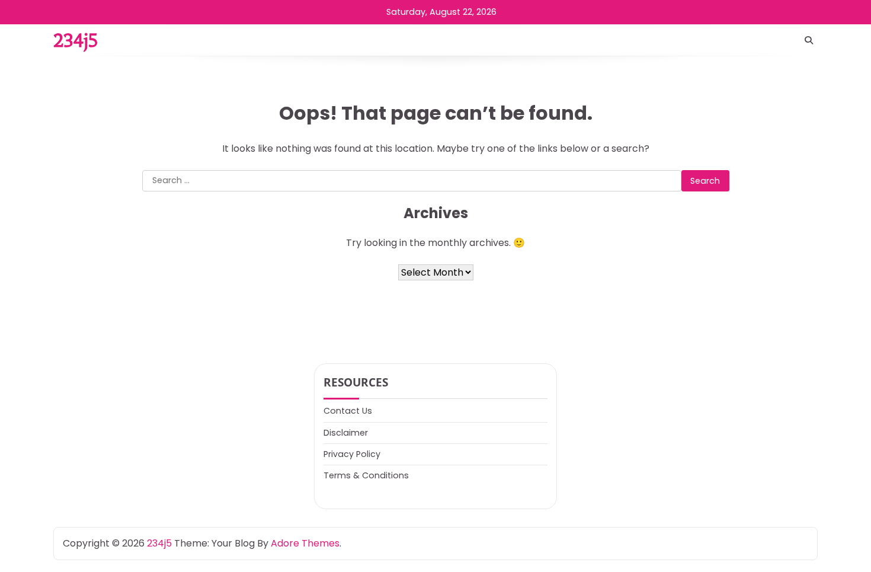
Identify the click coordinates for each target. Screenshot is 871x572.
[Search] (809, 40)
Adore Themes (305, 543)
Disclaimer (346, 433)
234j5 (75, 40)
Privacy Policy (352, 454)
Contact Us (348, 411)
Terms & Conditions (366, 475)
